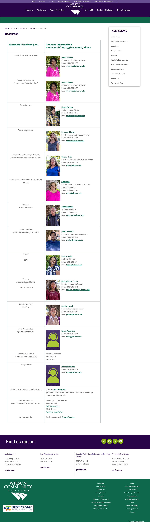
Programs (29, 10)
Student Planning (68, 417)
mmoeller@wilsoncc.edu (75, 141)
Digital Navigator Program (131, 493)
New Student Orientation (119, 65)
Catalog (114, 55)
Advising (114, 46)
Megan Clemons (67, 107)
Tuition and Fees (117, 83)
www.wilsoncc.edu (59, 390)
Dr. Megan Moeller (68, 132)
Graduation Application (131, 499)
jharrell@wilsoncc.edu (74, 315)
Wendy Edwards (67, 57)
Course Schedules (132, 489)
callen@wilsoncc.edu (73, 193)
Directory (100, 496)
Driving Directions (101, 493)
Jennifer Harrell (67, 306)
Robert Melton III (67, 231)
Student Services (123, 10)
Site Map (131, 512)
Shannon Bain (66, 157)
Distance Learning (132, 496)
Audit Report (100, 483)
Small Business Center (100, 505)
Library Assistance (68, 331)
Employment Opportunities (100, 499)
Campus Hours (100, 486)
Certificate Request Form (132, 486)
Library (132, 502)
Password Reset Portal (54, 412)
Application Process (118, 41)
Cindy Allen (65, 182)
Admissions (41, 10)
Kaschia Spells (66, 256)
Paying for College (57, 10)
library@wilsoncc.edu (74, 337)
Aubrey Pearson (67, 207)
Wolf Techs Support (53, 406)
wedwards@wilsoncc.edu (75, 66)
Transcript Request (118, 74)
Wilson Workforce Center (100, 509)
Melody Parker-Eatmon (69, 281)
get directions (45, 467)
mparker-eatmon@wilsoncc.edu (77, 290)
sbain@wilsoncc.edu (73, 165)
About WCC (89, 10)
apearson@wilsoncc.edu (75, 215)
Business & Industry (105, 10)
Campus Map (101, 489)
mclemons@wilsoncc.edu (75, 116)
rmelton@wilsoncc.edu (74, 240)
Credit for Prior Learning (119, 60)
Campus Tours (116, 51)
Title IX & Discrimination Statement (101, 502)
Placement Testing (117, 69)
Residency (115, 78)
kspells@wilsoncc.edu (74, 265)
